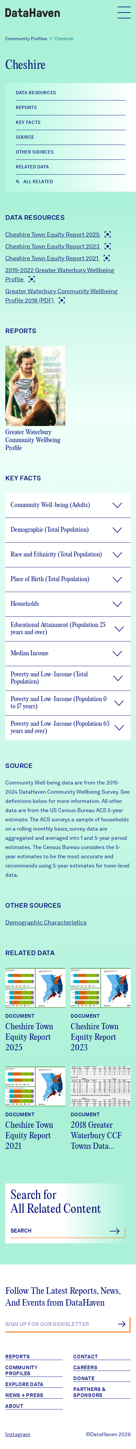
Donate (84, 1378)
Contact (85, 1357)
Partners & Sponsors (89, 1392)
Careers (85, 1368)
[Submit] (121, 1324)
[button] (68, 505)
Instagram (17, 1434)
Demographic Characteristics (45, 922)
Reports (17, 1357)
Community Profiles (26, 38)
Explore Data (24, 1384)
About (14, 1406)
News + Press (24, 1395)
